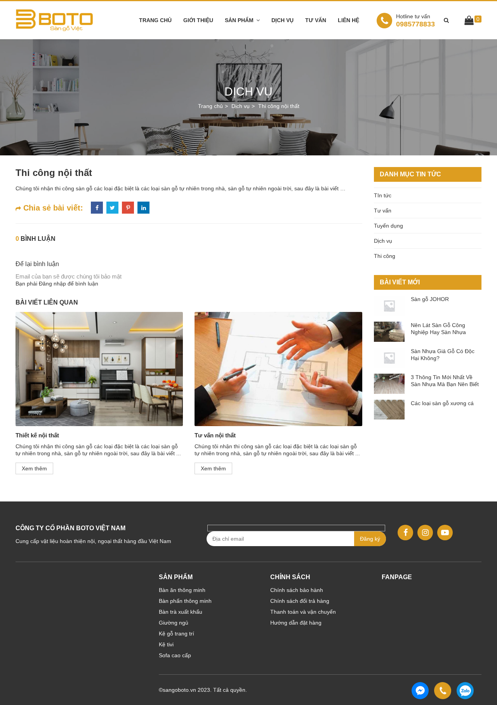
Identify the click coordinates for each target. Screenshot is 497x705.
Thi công (384, 256)
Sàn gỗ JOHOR (430, 299)
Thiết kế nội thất (37, 435)
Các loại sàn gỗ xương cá (442, 403)
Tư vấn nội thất (215, 435)
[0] (469, 22)
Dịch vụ (282, 20)
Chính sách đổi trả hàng (299, 601)
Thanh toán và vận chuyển (303, 612)
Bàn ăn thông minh (182, 590)
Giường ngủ (173, 623)
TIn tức (382, 195)
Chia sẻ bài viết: (52, 207)
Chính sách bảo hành (296, 590)
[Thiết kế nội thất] (99, 369)
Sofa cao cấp (175, 655)
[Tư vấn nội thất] (278, 369)
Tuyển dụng (388, 226)
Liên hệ (348, 20)
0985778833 (415, 20)
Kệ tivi (166, 644)
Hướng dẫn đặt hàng (295, 623)
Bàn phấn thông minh (185, 601)
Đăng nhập (52, 283)
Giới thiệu (198, 20)
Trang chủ (155, 20)
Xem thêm (34, 468)
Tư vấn (315, 20)
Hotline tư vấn (413, 16)
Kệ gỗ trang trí (176, 633)
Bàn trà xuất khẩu (180, 612)
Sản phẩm (239, 20)
